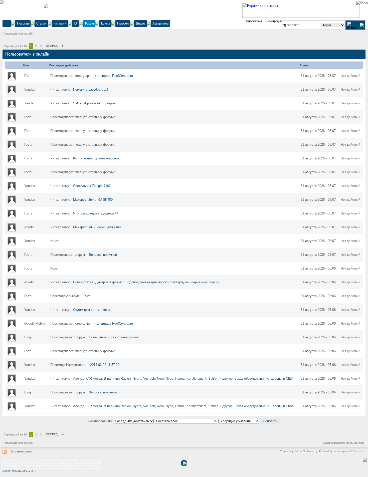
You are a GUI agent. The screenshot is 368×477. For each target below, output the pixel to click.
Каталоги (60, 23)
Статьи (41, 23)
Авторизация (254, 21)
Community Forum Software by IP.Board (304, 451)
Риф (87, 296)
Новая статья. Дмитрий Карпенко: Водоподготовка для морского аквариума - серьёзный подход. (147, 282)
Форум (89, 23)
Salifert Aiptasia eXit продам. (94, 103)
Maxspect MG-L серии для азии (97, 227)
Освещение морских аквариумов (114, 337)
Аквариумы (160, 23)
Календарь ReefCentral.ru (114, 76)
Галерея (123, 23)
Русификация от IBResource (347, 451)
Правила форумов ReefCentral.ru (343, 442)
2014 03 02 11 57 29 (104, 365)
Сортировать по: (101, 421)
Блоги (105, 23)
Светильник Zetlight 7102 (92, 186)
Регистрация (274, 21)
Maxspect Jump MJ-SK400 (93, 199)
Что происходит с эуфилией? (95, 213)
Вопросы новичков (103, 255)
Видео (140, 23)
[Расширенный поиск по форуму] (362, 25)
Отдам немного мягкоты (91, 310)
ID (75, 23)
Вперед (52, 45)
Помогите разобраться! (90, 89)
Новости (23, 23)
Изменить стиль (21, 451)
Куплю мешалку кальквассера (96, 158)
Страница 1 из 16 (15, 46)
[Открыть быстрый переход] (285, 25)
